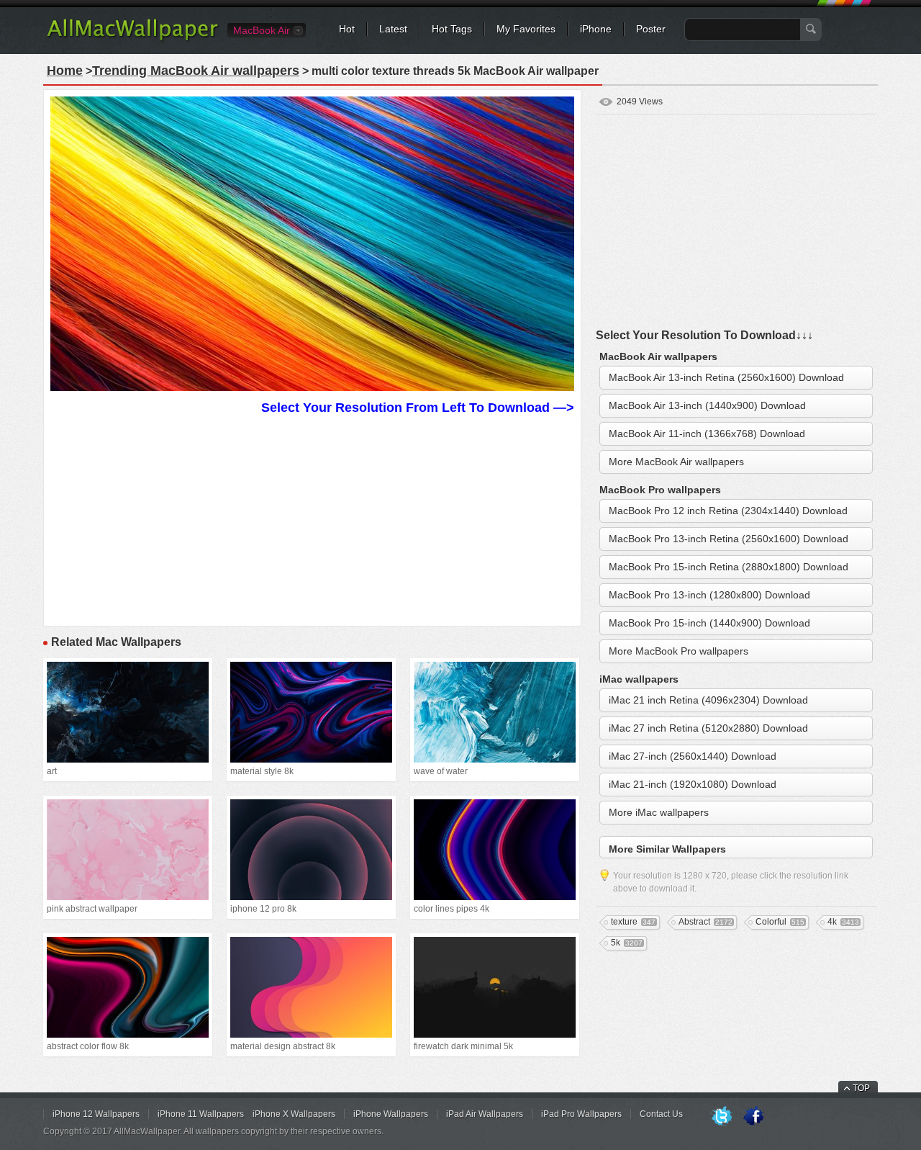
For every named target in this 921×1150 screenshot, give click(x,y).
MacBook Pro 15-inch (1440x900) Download (709, 623)
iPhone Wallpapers (390, 1114)
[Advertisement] (312, 518)
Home (65, 70)
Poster (651, 29)
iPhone (596, 29)
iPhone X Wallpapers (294, 1114)
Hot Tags (452, 29)
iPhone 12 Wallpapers (96, 1114)
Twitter (721, 1116)
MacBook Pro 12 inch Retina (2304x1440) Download (728, 510)
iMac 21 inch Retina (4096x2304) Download (708, 700)
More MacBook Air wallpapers (676, 461)
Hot (347, 29)
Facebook (753, 1116)
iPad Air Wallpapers (484, 1114)
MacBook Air (261, 30)
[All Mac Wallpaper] (133, 40)
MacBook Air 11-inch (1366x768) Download (707, 433)
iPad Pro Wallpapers (581, 1114)
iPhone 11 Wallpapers (201, 1114)
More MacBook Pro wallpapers (678, 651)
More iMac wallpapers (659, 812)
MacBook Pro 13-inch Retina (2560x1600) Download (728, 538)
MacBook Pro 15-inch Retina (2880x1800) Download (728, 566)
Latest (393, 29)
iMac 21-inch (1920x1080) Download (692, 784)
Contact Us (661, 1114)
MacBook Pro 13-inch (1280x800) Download (709, 595)
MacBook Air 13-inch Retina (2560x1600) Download (726, 377)
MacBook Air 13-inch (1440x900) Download (707, 405)
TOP (861, 1088)
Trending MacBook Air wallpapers (195, 70)
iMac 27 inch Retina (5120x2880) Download (708, 728)
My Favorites (525, 29)
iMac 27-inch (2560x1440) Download (692, 756)
